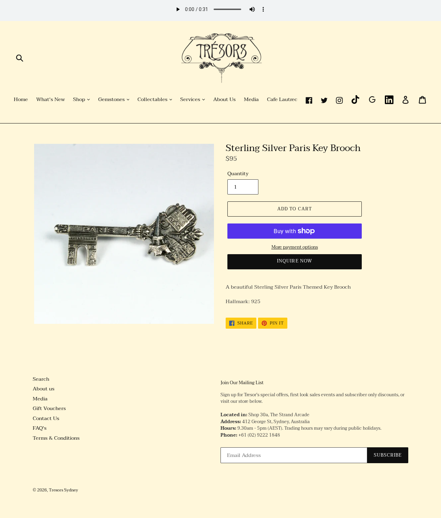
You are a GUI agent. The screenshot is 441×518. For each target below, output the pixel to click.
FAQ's (40, 428)
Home (21, 100)
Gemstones (112, 100)
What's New (50, 100)
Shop (79, 100)
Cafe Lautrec (282, 100)
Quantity (237, 174)
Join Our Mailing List (242, 383)
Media (251, 100)
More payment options (294, 247)
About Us (224, 100)
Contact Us (46, 418)
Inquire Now (294, 261)
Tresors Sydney (63, 490)
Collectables (153, 100)
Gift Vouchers (49, 408)
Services (191, 100)
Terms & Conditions (56, 438)
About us (43, 388)
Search (41, 379)
